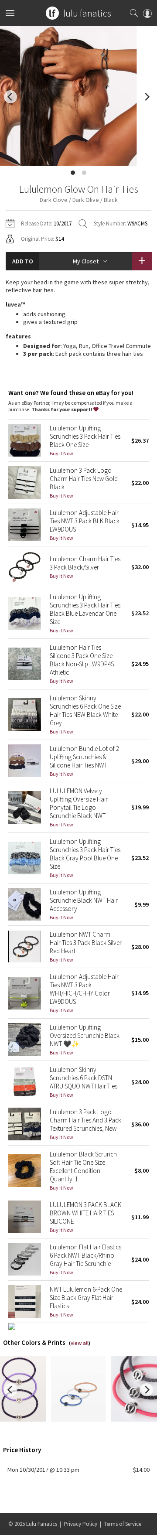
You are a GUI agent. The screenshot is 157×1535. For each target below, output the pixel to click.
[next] (146, 96)
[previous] (10, 96)
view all (80, 1343)
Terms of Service (122, 1524)
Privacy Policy (80, 1524)
